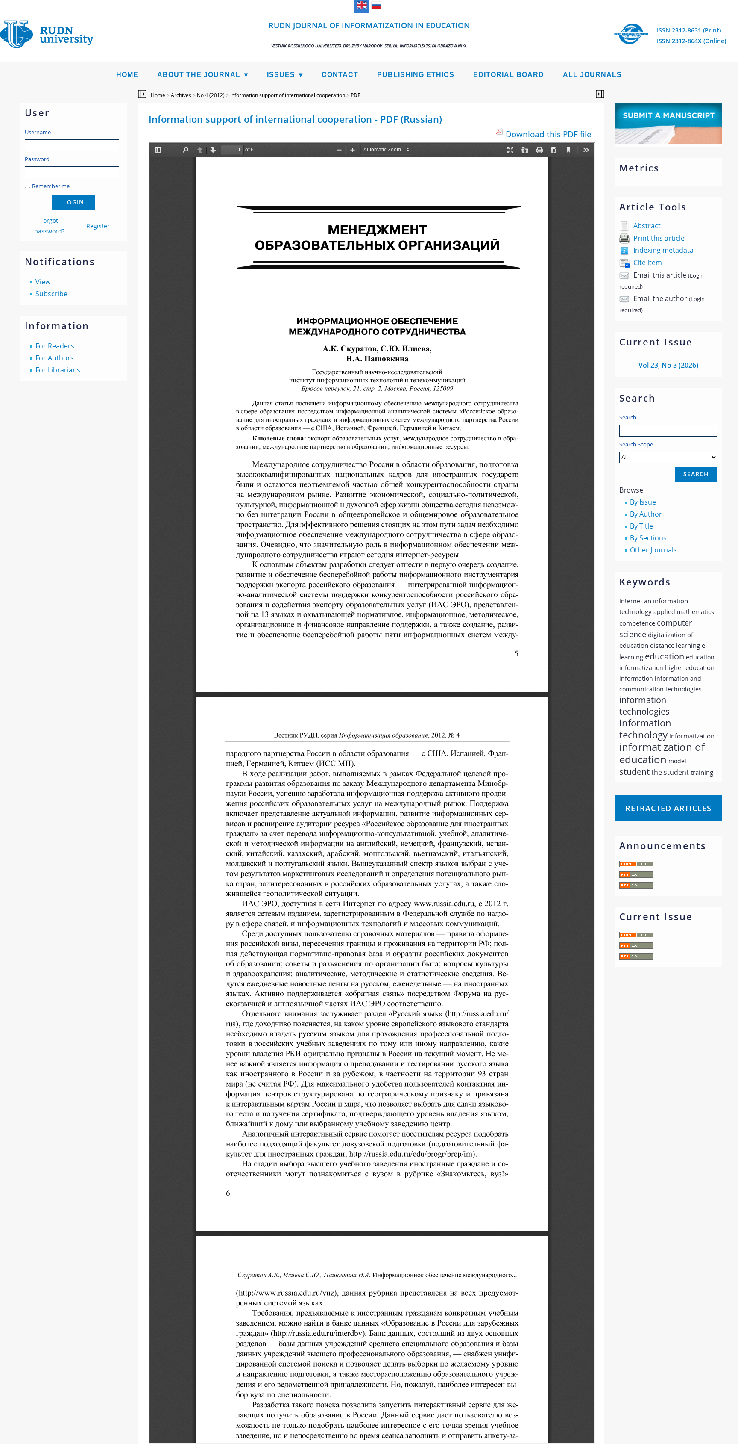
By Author (646, 514)
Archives (181, 95)
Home (127, 74)
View (42, 281)
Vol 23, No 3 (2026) (668, 365)
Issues (281, 74)
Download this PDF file (549, 134)
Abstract (647, 225)
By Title (641, 526)
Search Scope (636, 444)
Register (98, 226)
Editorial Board (508, 74)
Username (38, 132)
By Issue (643, 502)
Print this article (659, 238)
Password (37, 159)
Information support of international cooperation (287, 95)
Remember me (51, 186)
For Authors (54, 358)
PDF (355, 95)
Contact (340, 74)
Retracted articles (668, 808)
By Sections (648, 538)
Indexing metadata (663, 250)
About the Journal (198, 74)
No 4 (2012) (211, 95)
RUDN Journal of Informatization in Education (369, 34)
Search (627, 417)
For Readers (54, 346)
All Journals (592, 74)
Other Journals (653, 550)
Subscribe (51, 293)
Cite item (647, 262)
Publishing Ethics (415, 74)
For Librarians (57, 370)
